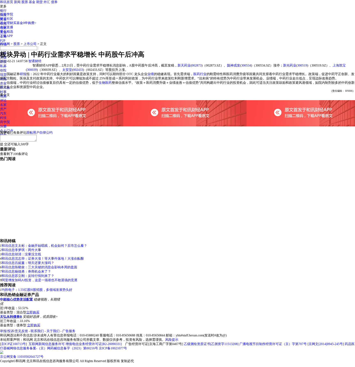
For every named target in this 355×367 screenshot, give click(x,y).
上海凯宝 (339, 65)
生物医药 (105, 82)
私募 (3, 66)
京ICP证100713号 (13, 344)
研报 (23, 74)
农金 (3, 83)
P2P (2, 40)
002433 (78, 69)
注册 (3, 126)
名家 (3, 105)
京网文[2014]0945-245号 (326, 344)
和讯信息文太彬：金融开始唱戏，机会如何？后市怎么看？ (44, 245)
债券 (54, 2)
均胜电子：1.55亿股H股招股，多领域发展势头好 (37, 289)
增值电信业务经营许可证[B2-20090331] (94, 344)
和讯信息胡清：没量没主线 (21, 254)
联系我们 (37, 331)
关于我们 (53, 331)
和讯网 (5, 44)
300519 (302, 65)
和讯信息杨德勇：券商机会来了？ (26, 271)
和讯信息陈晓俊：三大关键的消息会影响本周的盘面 (39, 267)
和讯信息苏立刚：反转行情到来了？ (28, 276)
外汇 (47, 2)
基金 (32, 2)
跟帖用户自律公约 (39, 132)
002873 (197, 65)
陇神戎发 (233, 65)
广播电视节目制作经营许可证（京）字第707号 (273, 344)
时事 (3, 92)
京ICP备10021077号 (113, 348)
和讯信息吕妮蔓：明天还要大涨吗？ (28, 263)
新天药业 (184, 65)
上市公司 (30, 44)
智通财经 (34, 61)
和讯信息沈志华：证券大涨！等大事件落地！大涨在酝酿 (43, 258)
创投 (3, 70)
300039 (32, 69)
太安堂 (67, 69)
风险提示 (171, 339)
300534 (246, 65)
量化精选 (6, 31)
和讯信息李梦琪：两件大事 (21, 250)
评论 (3, 100)
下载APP (6, 36)
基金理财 (6, 23)
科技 (3, 117)
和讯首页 (6, 2)
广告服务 (68, 331)
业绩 (150, 74)
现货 (3, 74)
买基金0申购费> (24, 23)
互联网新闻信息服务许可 (47, 344)
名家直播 (6, 27)
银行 (3, 10)
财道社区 (6, 18)
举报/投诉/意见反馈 (14, 331)
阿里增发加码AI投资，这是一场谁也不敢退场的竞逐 (39, 280)
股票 (24, 2)
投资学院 (6, 14)
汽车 (3, 113)
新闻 (17, 2)
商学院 (5, 122)
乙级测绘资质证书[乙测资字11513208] (211, 344)
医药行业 (199, 74)
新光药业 (289, 65)
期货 (39, 2)
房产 (3, 109)
